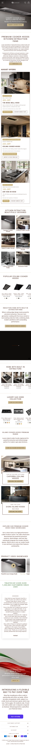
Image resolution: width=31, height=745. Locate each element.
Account (14, 730)
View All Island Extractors (15, 447)
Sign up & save (14, 733)
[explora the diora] (15, 501)
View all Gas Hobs (15, 402)
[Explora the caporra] (15, 471)
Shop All (15, 63)
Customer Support (14, 723)
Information (14, 726)
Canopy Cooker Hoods (15, 24)
